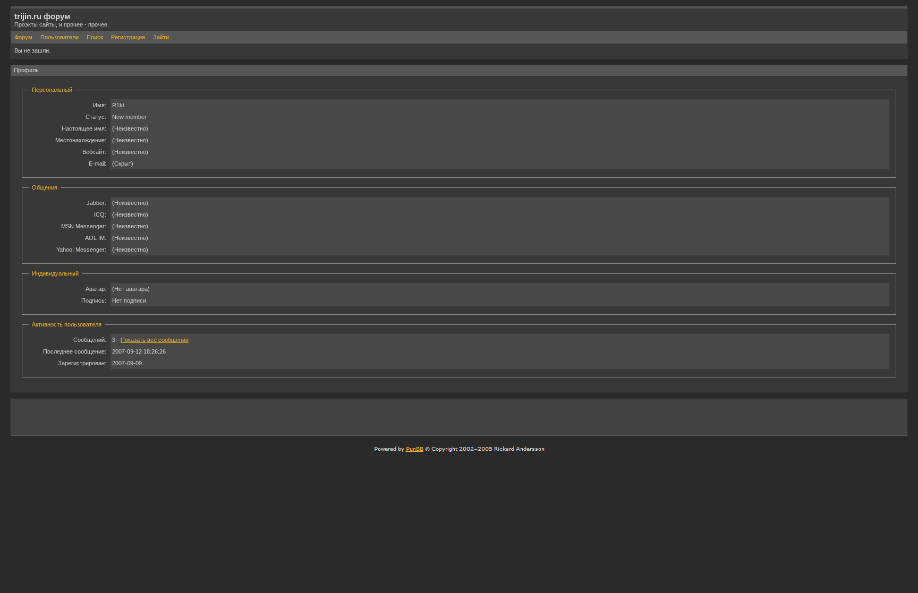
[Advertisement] (779, 417)
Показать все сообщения (155, 340)
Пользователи (59, 37)
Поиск (95, 37)
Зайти (161, 37)
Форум (23, 37)
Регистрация (128, 37)
